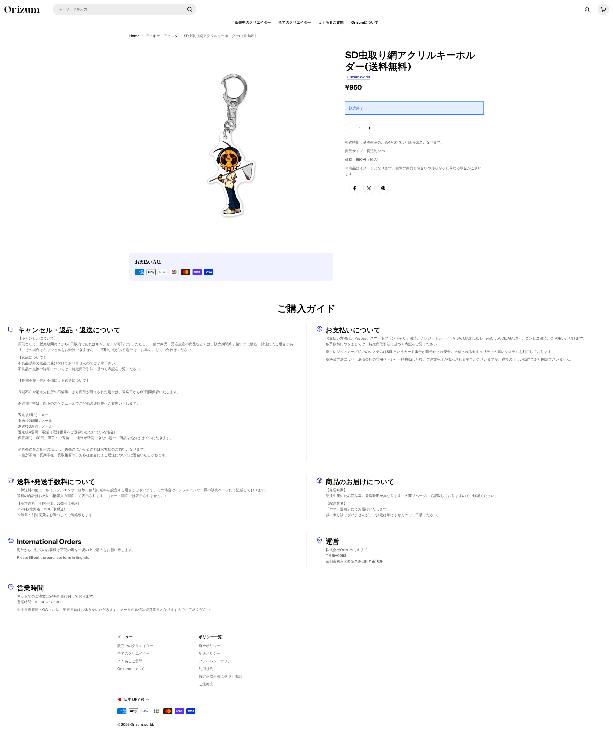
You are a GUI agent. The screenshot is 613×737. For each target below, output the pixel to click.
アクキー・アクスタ (162, 36)
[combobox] (124, 9)
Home (134, 36)
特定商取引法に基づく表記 (93, 369)
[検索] (190, 9)
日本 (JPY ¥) (134, 699)
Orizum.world (358, 77)
